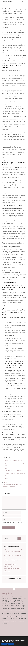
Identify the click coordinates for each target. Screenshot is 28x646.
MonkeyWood (6, 1)
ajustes (12, 641)
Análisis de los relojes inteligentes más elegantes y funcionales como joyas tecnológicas (13, 570)
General (5, 482)
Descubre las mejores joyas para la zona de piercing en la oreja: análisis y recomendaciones (13, 564)
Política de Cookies (13, 639)
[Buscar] (19, 538)
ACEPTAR (4, 643)
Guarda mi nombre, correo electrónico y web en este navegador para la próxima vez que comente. (14, 523)
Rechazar (11, 643)
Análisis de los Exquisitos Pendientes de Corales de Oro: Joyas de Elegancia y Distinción (13, 551)
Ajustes (17, 643)
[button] (22, 2)
